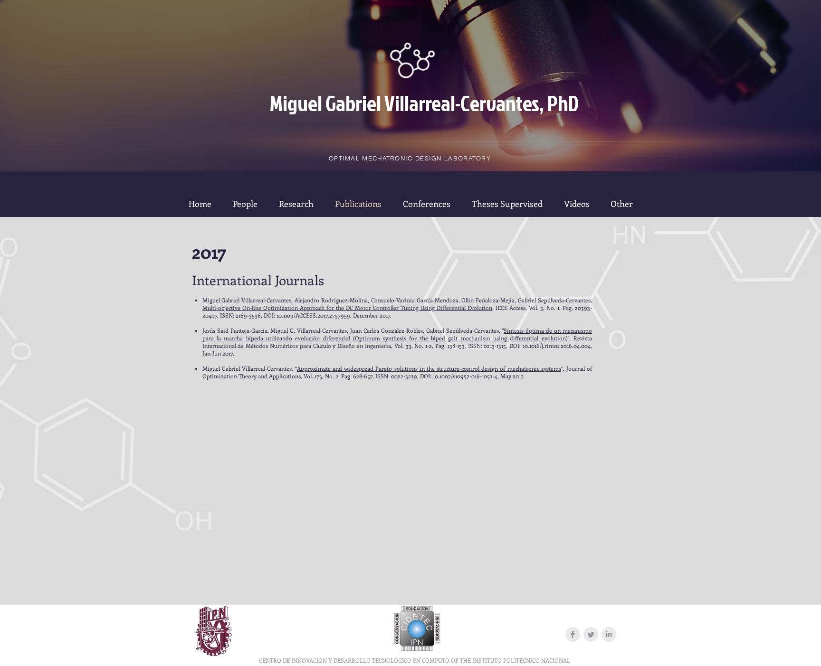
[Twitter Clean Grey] (590, 634)
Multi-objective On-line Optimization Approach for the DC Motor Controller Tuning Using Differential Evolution (347, 307)
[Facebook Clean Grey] (572, 634)
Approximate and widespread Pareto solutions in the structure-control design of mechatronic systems (429, 368)
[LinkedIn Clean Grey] (608, 634)
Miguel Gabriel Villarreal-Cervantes (404, 103)
